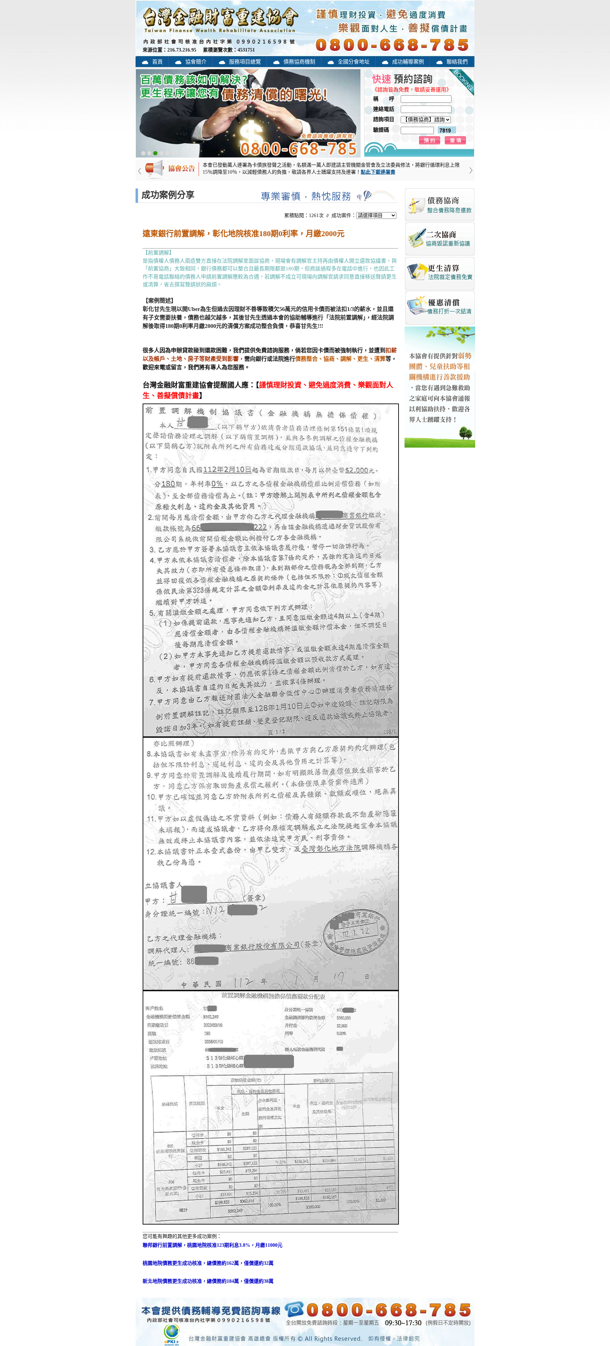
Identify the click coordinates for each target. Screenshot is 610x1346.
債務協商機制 (299, 62)
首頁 (157, 62)
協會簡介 (196, 62)
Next (465, 178)
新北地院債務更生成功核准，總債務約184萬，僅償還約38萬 (208, 1281)
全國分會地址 (354, 62)
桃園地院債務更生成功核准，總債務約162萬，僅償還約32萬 (208, 1263)
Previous (144, 178)
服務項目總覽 (245, 62)
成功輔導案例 (408, 62)
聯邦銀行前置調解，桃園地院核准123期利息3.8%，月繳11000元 (212, 1245)
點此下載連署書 (378, 172)
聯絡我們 (457, 62)
